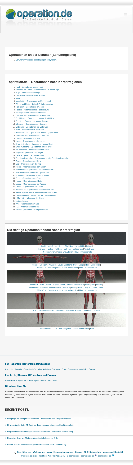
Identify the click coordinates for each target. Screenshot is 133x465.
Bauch (48, 284)
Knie (34, 310)
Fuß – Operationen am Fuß (27, 207)
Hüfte (101, 287)
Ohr (66, 246)
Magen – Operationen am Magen (29, 152)
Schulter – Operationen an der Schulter (32, 121)
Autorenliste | (41, 380)
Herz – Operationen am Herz (28, 138)
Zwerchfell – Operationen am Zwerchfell (32, 135)
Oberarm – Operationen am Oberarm (31, 124)
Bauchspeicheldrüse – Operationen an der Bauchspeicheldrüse (42, 158)
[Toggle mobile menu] (126, 15)
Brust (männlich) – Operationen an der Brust (34, 144)
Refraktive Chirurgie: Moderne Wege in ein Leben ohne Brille (32, 438)
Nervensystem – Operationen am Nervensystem (36, 192)
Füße (55, 329)
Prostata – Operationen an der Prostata (32, 175)
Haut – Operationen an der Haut (29, 87)
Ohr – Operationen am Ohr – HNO (30, 95)
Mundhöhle (80, 246)
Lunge (81, 265)
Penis (73, 287)
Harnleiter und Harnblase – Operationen (32, 172)
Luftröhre (67, 249)
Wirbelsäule (89, 249)
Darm (87, 284)
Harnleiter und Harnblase (50, 287)
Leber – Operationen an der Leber (30, 155)
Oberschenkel (44, 310)
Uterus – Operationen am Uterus (29, 187)
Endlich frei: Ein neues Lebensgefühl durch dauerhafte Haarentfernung (36, 445)
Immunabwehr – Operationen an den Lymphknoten (37, 133)
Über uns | (27, 452)
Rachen (50, 249)
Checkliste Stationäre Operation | (19, 369)
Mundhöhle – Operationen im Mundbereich (33, 101)
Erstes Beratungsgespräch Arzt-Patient (78, 369)
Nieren (99, 284)
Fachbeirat (52, 380)
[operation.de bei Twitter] (113, 456)
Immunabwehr (86, 252)
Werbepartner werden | (43, 452)
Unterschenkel (22, 201)
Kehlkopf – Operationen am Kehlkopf (31, 112)
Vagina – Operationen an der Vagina (31, 184)
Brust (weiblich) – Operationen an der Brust (34, 147)
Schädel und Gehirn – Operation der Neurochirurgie (37, 90)
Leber (62, 284)
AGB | (86, 452)
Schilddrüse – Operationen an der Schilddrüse (35, 118)
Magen (56, 284)
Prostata (66, 287)
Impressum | (108, 452)
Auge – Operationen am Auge (28, 93)
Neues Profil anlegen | (14, 380)
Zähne (89, 246)
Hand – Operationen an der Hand (30, 130)
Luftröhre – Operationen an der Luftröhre (33, 115)
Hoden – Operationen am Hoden (29, 181)
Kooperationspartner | (64, 452)
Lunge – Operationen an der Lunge (30, 141)
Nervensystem (49, 252)
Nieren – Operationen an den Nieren (31, 167)
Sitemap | (79, 452)
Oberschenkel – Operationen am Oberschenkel (36, 195)
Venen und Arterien (65, 252)
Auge (61, 246)
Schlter (35, 265)
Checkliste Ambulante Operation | (47, 369)
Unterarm (34, 284)
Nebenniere (33, 287)
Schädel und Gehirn (49, 246)
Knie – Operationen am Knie (27, 204)
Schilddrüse (78, 249)
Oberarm (43, 265)
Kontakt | (118, 452)
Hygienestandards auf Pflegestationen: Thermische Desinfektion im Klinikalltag (40, 432)
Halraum (41, 249)
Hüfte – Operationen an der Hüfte (30, 198)
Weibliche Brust (70, 265)
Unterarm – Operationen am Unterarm (32, 127)
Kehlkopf (58, 249)
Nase (18, 98)
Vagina (87, 287)
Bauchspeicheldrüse (75, 284)
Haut (76, 252)
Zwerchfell (95, 265)
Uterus (94, 287)
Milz (93, 284)
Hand (42, 284)
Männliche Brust (56, 265)
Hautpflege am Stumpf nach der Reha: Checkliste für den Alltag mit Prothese (39, 419)
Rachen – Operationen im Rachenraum (32, 110)
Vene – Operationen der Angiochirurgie (32, 209)
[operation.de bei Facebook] (95, 456)
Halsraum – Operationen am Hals (30, 107)
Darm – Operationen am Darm (28, 161)
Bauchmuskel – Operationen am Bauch (32, 150)
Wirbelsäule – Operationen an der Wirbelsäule (35, 190)
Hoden (80, 287)
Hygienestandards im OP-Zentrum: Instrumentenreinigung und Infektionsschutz (40, 425)
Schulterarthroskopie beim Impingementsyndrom (36, 60)
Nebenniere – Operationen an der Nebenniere (35, 170)
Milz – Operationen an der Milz (28, 164)
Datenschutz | (96, 452)
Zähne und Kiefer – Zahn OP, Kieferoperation (34, 104)
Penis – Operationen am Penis (28, 178)
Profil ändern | (30, 380)
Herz (87, 265)
